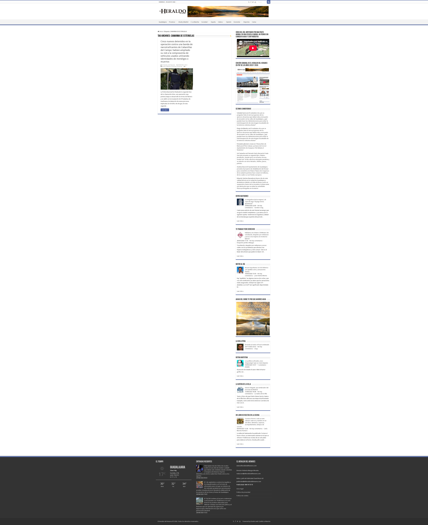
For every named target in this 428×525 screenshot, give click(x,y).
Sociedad (204, 22)
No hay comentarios (256, 241)
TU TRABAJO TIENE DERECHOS (245, 229)
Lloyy (256, 349)
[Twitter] (253, 2)
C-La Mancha (195, 22)
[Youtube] (255, 2)
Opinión (228, 22)
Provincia (172, 22)
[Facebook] (251, 2)
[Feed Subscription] (230, 36)
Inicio (161, 31)
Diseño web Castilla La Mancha (260, 521)
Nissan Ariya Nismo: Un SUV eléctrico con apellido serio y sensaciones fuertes (256, 269)
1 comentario (262, 365)
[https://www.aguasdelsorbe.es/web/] (228, 11)
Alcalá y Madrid (183, 22)
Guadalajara (163, 22)
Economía (237, 22)
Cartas (254, 22)
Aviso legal (240, 489)
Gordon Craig (258, 207)
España (213, 22)
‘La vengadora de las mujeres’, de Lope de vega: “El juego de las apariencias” (255, 201)
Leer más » (165, 110)
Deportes (247, 22)
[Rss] (249, 2)
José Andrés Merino (260, 275)
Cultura (220, 22)
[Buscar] (268, 2)
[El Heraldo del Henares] (172, 11)
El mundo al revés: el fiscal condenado (257, 345)
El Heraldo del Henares (168, 65)
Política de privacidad (243, 492)
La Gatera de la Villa (260, 394)
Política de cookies (242, 495)
